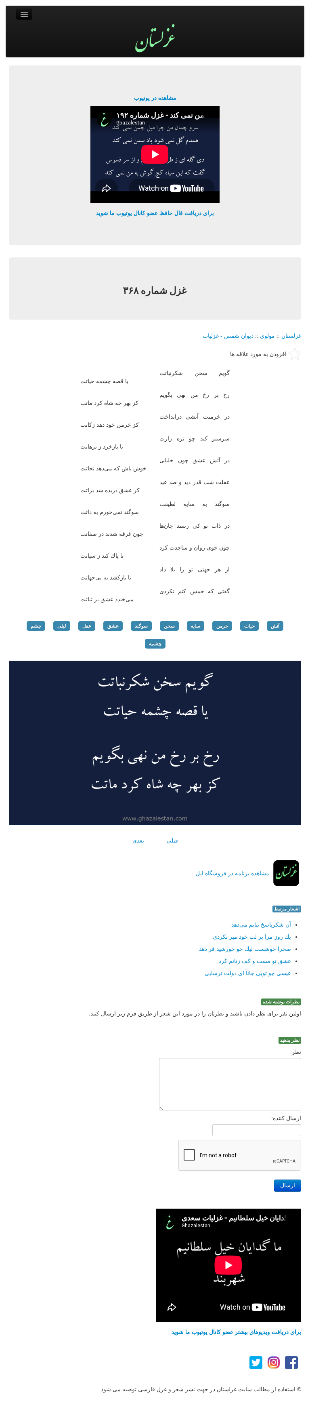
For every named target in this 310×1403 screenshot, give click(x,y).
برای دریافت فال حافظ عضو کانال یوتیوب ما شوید (155, 213)
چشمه (155, 644)
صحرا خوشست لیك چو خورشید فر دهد (245, 949)
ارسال (287, 1185)
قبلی (172, 840)
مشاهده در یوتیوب (155, 98)
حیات (249, 626)
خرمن (222, 626)
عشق (113, 626)
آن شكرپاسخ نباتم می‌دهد (261, 924)
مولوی (267, 336)
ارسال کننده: (286, 1118)
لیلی (61, 626)
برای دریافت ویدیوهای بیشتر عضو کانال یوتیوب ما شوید (236, 1332)
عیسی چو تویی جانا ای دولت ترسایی (248, 973)
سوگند (141, 626)
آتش (275, 626)
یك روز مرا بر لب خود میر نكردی (252, 936)
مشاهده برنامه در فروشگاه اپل (232, 873)
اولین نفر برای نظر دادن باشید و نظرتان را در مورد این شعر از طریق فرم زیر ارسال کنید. (195, 1013)
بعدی (138, 840)
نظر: (295, 1052)
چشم (36, 626)
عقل (86, 626)
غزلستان (291, 336)
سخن (169, 626)
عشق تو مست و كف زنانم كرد (255, 961)
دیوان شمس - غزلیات (228, 336)
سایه (195, 626)
